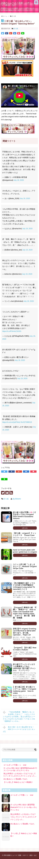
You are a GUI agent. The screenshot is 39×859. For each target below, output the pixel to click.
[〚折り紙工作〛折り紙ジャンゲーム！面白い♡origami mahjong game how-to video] (6, 691)
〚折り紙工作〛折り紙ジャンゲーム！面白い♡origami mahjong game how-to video (24, 690)
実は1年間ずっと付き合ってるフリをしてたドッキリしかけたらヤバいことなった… (23, 816)
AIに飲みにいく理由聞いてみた (15, 779)
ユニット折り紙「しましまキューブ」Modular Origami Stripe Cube (25, 566)
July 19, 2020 (25, 198)
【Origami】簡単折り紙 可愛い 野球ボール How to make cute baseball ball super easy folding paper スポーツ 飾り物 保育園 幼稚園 (25, 613)
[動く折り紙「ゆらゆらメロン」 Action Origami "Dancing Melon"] (14, 33)
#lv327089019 (26, 422)
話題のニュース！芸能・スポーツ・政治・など (16, 4)
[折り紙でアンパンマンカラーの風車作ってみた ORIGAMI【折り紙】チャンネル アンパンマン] (6, 668)
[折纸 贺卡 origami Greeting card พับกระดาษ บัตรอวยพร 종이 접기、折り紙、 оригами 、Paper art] (6, 633)
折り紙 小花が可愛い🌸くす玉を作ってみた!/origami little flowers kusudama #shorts (24, 515)
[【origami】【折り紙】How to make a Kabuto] (6, 652)
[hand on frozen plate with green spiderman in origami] (6, 554)
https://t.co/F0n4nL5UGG (11, 331)
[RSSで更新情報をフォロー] (11, 493)
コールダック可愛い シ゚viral (14, 765)
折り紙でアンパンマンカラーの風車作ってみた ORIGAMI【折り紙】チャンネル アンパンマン (24, 667)
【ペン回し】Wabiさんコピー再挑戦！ (18, 782)
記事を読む (25, 528)
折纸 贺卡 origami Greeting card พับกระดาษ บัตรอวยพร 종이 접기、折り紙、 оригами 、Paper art (24, 632)
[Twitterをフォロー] (3, 493)
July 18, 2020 (19, 180)
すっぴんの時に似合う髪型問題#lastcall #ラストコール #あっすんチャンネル (23, 807)
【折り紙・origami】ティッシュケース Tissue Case (24, 534)
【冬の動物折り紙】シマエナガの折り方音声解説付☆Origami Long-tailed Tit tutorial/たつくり (24, 586)
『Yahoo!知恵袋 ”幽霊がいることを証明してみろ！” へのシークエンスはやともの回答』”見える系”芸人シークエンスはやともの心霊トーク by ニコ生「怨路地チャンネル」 (19, 716)
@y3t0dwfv (16, 499)
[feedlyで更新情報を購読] (7, 493)
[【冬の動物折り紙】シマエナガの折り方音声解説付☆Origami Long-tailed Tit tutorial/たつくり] (6, 587)
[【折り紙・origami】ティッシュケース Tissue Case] (6, 537)
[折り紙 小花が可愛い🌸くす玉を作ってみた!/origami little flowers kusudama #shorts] (6, 516)
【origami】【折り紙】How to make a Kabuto (24, 649)
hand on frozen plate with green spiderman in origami (25, 551)
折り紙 (15, 28)
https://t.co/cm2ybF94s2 (11, 422)
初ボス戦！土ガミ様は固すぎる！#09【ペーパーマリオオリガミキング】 (19, 729)
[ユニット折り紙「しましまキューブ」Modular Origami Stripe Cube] (6, 568)
